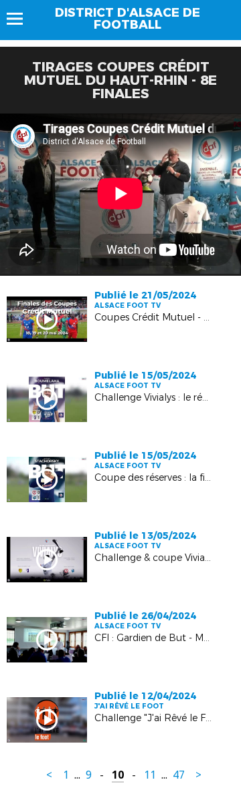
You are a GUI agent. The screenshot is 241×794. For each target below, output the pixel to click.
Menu (21, 19)
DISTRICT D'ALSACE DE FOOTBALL (127, 18)
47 (179, 775)
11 (150, 775)
